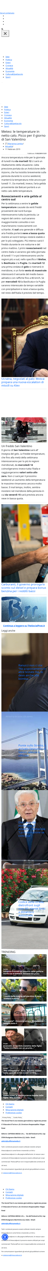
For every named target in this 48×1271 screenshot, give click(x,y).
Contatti (9, 1107)
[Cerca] (2, 29)
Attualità (9, 68)
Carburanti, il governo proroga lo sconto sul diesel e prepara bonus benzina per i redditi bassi (23, 587)
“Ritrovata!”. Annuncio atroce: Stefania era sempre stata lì (23, 1022)
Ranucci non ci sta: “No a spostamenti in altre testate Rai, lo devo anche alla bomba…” (32, 672)
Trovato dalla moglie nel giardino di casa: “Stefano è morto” (22, 997)
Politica (9, 59)
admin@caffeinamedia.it (10, 1141)
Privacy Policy (6, 1117)
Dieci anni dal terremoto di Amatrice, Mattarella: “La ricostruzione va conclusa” (32, 829)
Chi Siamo (10, 1104)
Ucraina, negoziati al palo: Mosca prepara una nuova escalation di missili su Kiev (22, 382)
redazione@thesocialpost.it (12, 1173)
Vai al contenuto (7, 13)
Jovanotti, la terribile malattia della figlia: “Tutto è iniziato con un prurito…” (22, 1047)
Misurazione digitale (15, 1110)
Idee (7, 56)
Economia (10, 71)
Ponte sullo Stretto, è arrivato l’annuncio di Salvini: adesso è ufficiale (32, 750)
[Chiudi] (5, 33)
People (5, 1043)
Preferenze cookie (14, 1112)
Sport (8, 77)
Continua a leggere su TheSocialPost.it (24, 625)
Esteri (8, 62)
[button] (5, 1237)
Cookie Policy (17, 1117)
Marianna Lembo (15, 143)
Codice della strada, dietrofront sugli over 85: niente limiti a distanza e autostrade (31, 908)
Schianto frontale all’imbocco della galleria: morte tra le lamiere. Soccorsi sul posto (23, 972)
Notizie (5, 969)
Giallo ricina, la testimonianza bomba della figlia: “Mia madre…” (23, 1096)
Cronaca (9, 65)
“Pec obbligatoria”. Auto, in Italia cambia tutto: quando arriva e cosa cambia (22, 1072)
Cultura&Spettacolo (14, 74)
